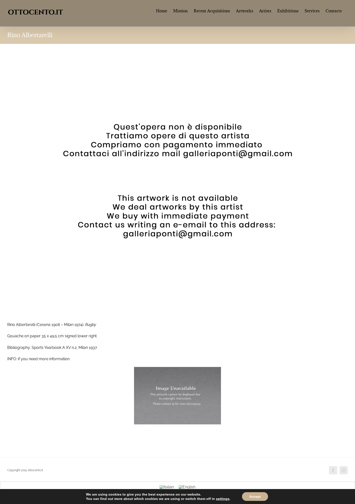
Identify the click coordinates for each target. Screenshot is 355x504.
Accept (255, 496)
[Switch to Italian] (166, 487)
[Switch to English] (187, 487)
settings (222, 499)
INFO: (12, 359)
